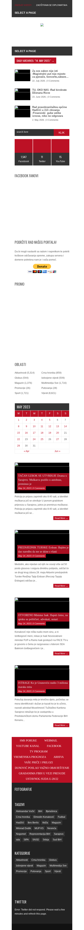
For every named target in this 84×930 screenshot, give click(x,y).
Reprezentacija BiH (39, 834)
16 (26, 432)
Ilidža (45, 822)
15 (18, 432)
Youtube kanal (27, 746)
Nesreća (51, 828)
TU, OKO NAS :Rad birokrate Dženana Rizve (49, 91)
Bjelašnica (51, 811)
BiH (40, 811)
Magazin (19, 383)
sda (18, 839)
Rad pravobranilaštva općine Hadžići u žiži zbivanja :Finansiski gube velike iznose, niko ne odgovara (49, 111)
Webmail (50, 740)
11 (42, 426)
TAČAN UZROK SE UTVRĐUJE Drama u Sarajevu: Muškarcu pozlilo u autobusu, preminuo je (42, 479)
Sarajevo (58, 834)
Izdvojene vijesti (49, 377)
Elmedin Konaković (44, 817)
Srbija (46, 839)
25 (42, 439)
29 (18, 445)
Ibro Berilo (33, 822)
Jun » (57, 451)
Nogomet (21, 834)
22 (18, 439)
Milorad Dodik (23, 828)
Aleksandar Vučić (25, 811)
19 (49, 432)
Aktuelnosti (20, 372)
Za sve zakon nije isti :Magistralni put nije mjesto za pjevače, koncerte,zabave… (50, 73)
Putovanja (46, 388)
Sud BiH (57, 839)
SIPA (26, 839)
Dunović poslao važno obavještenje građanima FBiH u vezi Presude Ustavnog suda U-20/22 (42, 773)
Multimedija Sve (49, 383)
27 (57, 439)
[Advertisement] (49, 37)
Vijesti (44, 393)
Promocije (20, 388)
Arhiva (59, 757)
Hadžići (20, 822)
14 (65, 426)
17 (34, 432)
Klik (61, 132)
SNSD (35, 839)
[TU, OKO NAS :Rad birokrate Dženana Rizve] (22, 94)
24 (34, 439)
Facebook (54, 746)
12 (49, 426)
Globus (18, 377)
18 (42, 432)
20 (57, 432)
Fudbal (61, 817)
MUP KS (39, 828)
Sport (17, 393)
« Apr (26, 451)
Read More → (61, 518)
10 (34, 426)
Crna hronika (48, 372)
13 (57, 426)
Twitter (20, 901)
